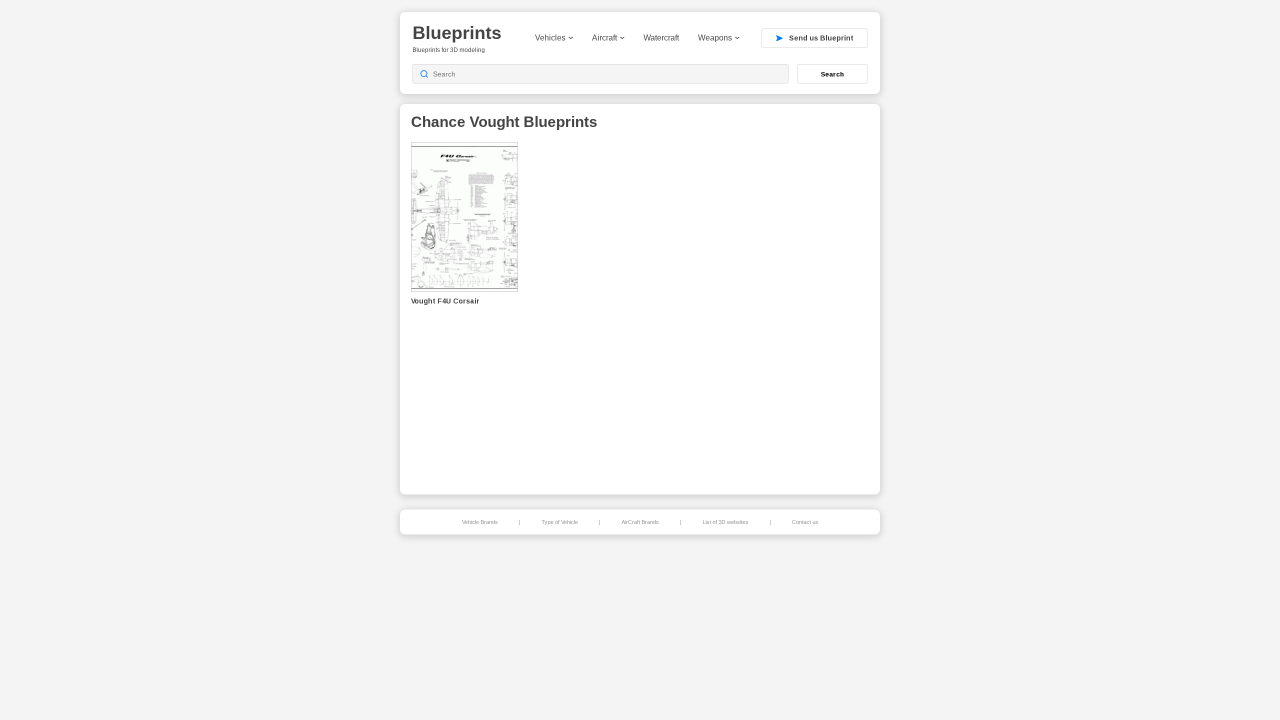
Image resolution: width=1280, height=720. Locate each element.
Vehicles (550, 38)
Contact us (805, 522)
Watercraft (661, 38)
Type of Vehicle (560, 522)
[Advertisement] (817, 310)
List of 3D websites (725, 522)
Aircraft (604, 38)
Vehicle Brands (480, 522)
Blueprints (457, 32)
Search (832, 74)
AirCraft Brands (640, 522)
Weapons (715, 38)
